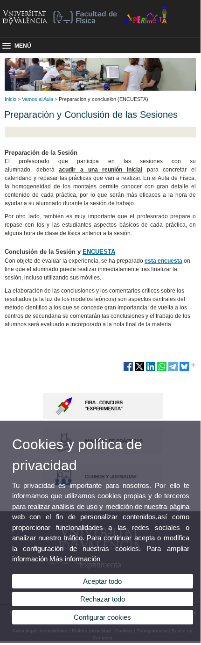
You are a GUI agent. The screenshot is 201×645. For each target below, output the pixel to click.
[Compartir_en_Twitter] (139, 370)
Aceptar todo (102, 581)
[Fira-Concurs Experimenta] (103, 417)
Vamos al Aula (37, 99)
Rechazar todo (102, 599)
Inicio (10, 99)
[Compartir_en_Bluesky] (184, 370)
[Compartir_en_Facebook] (128, 370)
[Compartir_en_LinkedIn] (150, 370)
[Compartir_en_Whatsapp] (161, 370)
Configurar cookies (102, 617)
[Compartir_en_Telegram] (173, 370)
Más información (74, 559)
